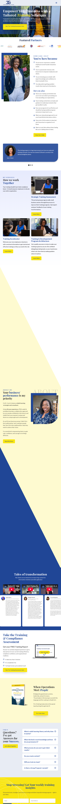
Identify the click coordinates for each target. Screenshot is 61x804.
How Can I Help (40, 27)
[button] (56, 2)
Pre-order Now (40, 713)
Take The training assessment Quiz (14, 26)
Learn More (36, 214)
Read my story (9, 441)
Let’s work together (10, 746)
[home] (8, 3)
